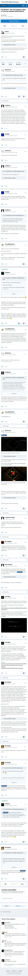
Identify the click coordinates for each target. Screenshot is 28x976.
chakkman (8, 372)
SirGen (7, 31)
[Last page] (26, 26)
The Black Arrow (8, 950)
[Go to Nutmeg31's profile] (2, 746)
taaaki (5, 932)
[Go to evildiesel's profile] (2, 106)
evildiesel (7, 105)
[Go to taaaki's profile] (3, 933)
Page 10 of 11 (14, 26)
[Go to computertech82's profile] (2, 518)
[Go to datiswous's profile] (2, 70)
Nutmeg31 (8, 746)
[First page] (2, 26)
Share (7, 906)
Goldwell (4, 15)
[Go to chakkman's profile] (2, 373)
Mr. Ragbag (8, 541)
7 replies (10, 956)
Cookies (20, 970)
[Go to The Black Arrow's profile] (3, 951)
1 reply (15, 928)
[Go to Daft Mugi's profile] (2, 597)
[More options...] (25, 32)
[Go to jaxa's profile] (3, 941)
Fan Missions (10, 16)
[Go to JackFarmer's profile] (3, 923)
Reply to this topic (14, 21)
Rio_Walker (8, 682)
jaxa (5, 940)
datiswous (8, 69)
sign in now (8, 892)
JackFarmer (7, 922)
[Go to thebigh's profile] (2, 134)
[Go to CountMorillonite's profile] (2, 245)
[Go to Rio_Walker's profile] (2, 683)
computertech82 (10, 517)
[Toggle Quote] (3, 75)
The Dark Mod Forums (10, 2)
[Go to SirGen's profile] (2, 32)
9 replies (10, 965)
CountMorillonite (10, 244)
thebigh (7, 134)
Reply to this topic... (8, 898)
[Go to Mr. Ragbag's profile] (2, 542)
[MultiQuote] (2, 57)
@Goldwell (4, 435)
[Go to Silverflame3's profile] (2, 565)
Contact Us (14, 970)
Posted (10, 33)
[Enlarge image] (14, 444)
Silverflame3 (8, 564)
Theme (8, 970)
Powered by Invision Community (14, 973)
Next (23, 26)
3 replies (10, 946)
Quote (6, 57)
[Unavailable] (14, 473)
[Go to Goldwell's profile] (2, 273)
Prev (5, 26)
